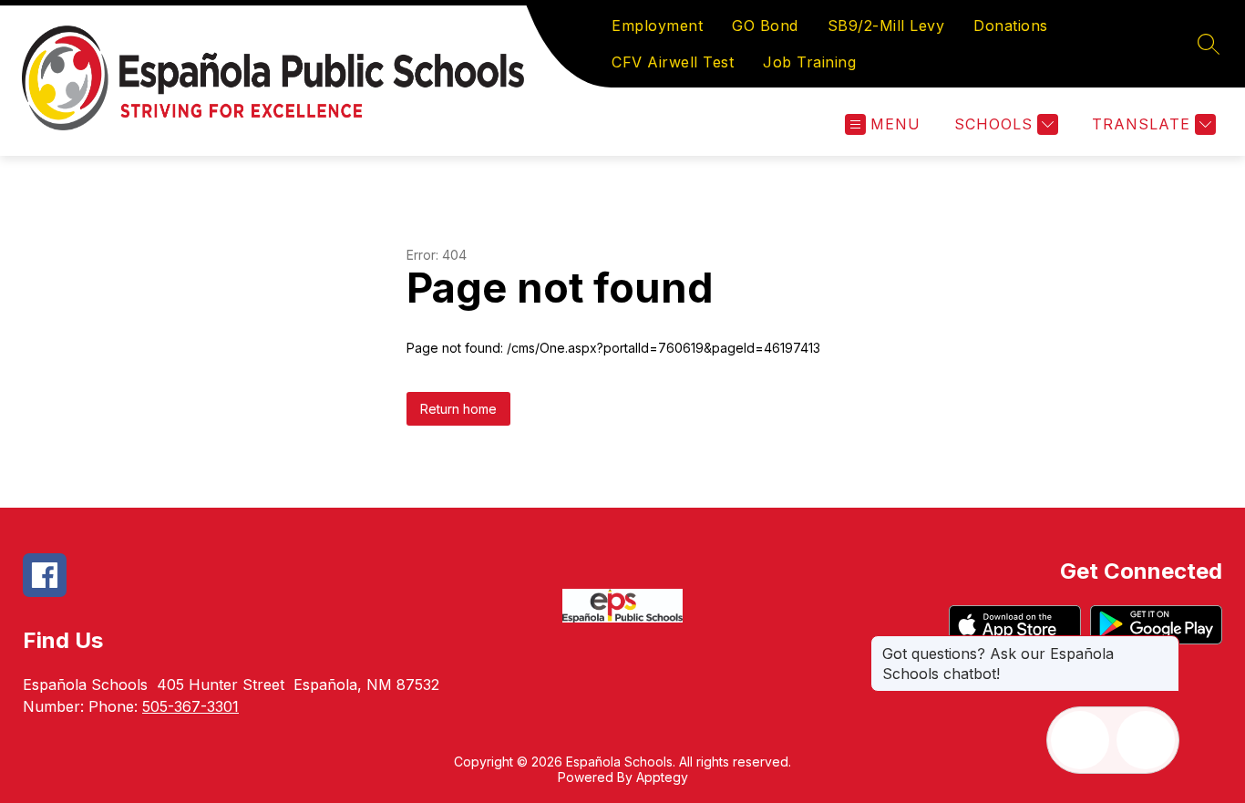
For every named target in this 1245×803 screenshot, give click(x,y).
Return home (458, 409)
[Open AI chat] (1145, 740)
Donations (1010, 25)
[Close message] (1164, 644)
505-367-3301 (190, 706)
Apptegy (662, 777)
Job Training (809, 62)
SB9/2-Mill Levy (886, 25)
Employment (657, 25)
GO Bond (765, 25)
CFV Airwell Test (673, 62)
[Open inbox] (1080, 740)
